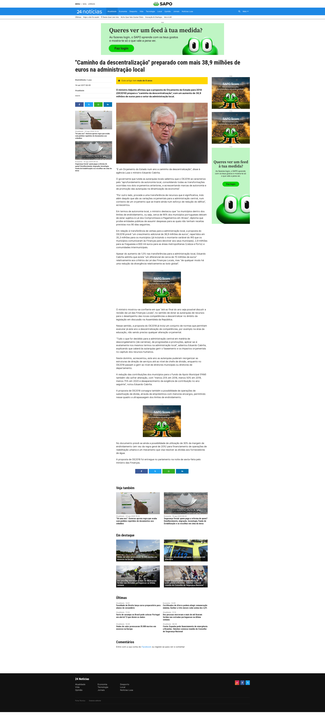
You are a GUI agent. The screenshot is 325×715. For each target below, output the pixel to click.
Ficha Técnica (80, 701)
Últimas (121, 598)
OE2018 (77, 96)
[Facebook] (242, 682)
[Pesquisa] (239, 11)
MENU (77, 4)
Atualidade (79, 90)
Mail (85, 4)
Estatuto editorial (95, 701)
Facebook (146, 647)
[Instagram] (237, 682)
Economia (78, 162)
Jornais (91, 4)
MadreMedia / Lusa (83, 80)
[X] (248, 682)
